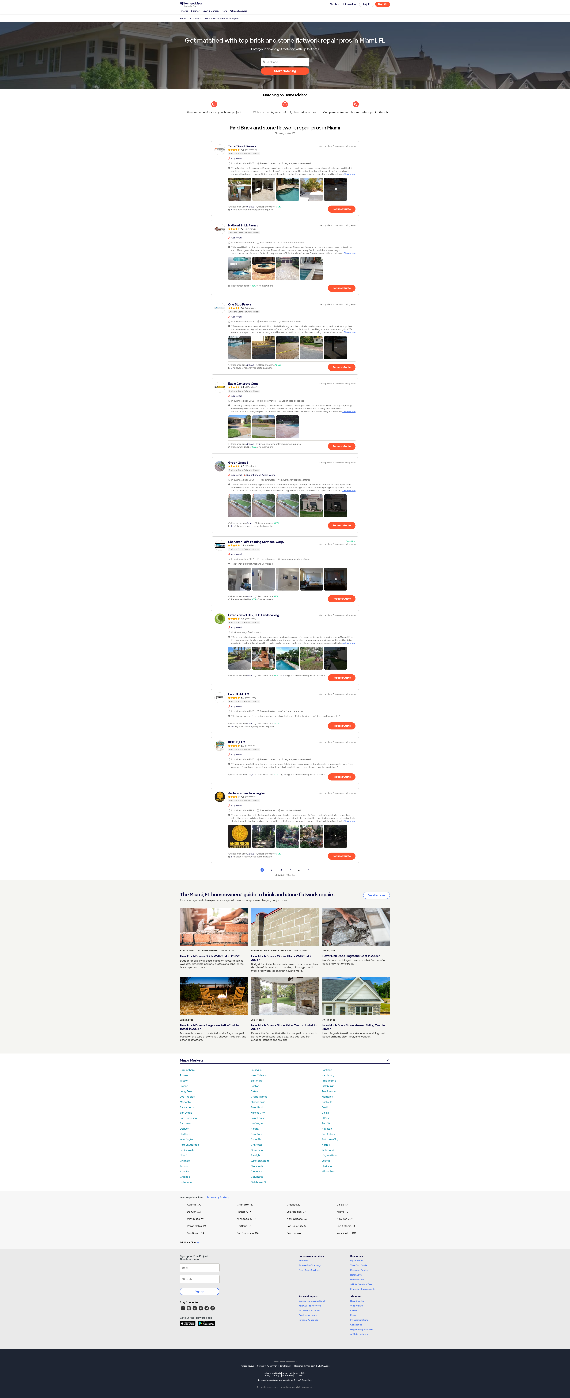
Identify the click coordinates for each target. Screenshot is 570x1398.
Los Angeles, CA (296, 1211)
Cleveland (257, 1171)
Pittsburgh (328, 1086)
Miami (183, 1155)
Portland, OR (244, 1226)
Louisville (256, 1070)
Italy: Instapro (286, 1366)
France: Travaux (247, 1366)
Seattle (326, 1160)
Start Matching (285, 71)
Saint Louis (257, 1118)
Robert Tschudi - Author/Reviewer (271, 950)
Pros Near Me (357, 1279)
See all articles (376, 895)
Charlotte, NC (245, 1204)
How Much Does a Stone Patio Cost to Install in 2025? (283, 1027)
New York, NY (345, 1218)
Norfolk (326, 1144)
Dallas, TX (342, 1204)
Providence (329, 1091)
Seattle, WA (294, 1233)
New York (256, 1134)
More (224, 11)
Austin (325, 1107)
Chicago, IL (293, 1204)
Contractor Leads (308, 1315)
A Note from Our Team (361, 1284)
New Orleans (258, 1075)
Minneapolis (258, 1102)
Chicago (185, 1176)
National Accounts (308, 1320)
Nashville (327, 1102)
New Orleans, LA (297, 1218)
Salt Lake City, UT (297, 1226)
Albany (255, 1128)
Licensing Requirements (362, 1289)
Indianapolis (187, 1182)
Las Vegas (257, 1123)
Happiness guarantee (361, 1329)
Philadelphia (329, 1080)
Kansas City (258, 1112)
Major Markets (191, 1060)
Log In (366, 4)
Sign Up (382, 4)
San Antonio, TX (346, 1226)
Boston (255, 1086)
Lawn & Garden (210, 11)
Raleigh (255, 1155)
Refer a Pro (356, 1275)
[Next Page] (317, 870)
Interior (184, 11)
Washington (187, 1139)
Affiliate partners (359, 1334)
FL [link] (191, 18)
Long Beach (187, 1091)
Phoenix (185, 1075)
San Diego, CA (195, 1233)
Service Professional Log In (312, 1301)
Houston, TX (244, 1211)
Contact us (356, 1324)
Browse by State (217, 1197)
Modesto (185, 1102)
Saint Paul (257, 1107)
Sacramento (187, 1107)
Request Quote (342, 209)
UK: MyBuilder (324, 1366)
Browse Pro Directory (310, 1265)
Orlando (185, 1160)
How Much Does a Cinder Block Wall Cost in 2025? (281, 958)
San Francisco (188, 1118)
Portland (327, 1070)
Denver (184, 1128)
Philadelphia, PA (196, 1226)
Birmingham (187, 1070)
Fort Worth (328, 1123)
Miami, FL (342, 1211)
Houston (327, 1128)
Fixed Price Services (309, 1270)
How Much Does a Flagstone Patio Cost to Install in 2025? (209, 1027)
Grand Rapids (259, 1096)
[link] (285, 149)
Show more (350, 174)
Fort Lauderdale (190, 1144)
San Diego (186, 1112)
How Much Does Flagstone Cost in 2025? (351, 956)
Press (353, 1315)
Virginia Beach (330, 1155)
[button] (239, 189)
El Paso (326, 1118)
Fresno (184, 1086)
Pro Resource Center (309, 1310)
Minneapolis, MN (246, 1218)
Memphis (327, 1096)
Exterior (195, 11)
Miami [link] (198, 18)
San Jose (185, 1123)
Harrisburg (328, 1075)
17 (308, 870)
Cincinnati (257, 1166)
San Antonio (329, 1134)
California (276, 1374)
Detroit (255, 1091)
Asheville (256, 1139)
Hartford (185, 1134)
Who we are (356, 1305)
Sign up (199, 1291)
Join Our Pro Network (310, 1305)
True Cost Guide (358, 1265)
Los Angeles (187, 1096)
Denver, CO (194, 1211)
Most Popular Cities (191, 1197)
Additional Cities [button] (188, 1242)
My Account (356, 1260)
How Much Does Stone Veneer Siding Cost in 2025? (353, 1027)
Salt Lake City (330, 1139)
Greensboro (258, 1150)
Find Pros (303, 1260)
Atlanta (184, 1171)
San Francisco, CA (248, 1233)
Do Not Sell (287, 1374)
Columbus (257, 1176)
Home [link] (183, 18)
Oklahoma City (260, 1182)
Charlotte (257, 1144)
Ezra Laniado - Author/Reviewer (199, 950)
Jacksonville (187, 1150)
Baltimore (257, 1080)
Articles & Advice (238, 11)
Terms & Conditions (303, 1380)
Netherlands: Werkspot (304, 1366)
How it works (357, 1301)
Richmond (328, 1150)
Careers (354, 1310)
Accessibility (300, 1374)
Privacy (268, 1374)
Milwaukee (328, 1171)
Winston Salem (260, 1160)
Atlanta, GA (194, 1204)
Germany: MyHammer (267, 1366)
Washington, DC (346, 1233)
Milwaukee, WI (195, 1218)
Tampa (184, 1166)
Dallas (325, 1112)
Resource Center (359, 1270)
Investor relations (359, 1320)
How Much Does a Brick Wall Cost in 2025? (209, 956)
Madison (327, 1166)
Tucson (184, 1080)
